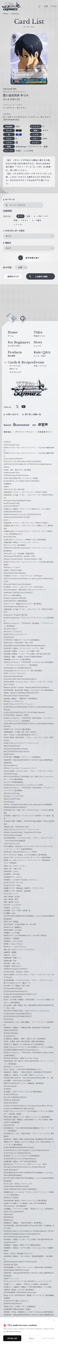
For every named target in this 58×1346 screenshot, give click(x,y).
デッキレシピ (15, 372)
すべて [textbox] (8, 236)
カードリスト (15, 366)
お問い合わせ (12, 414)
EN (46, 6)
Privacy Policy (13, 1331)
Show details (48, 1338)
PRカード (14, 369)
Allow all (12, 1338)
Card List (15, 14)
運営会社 (7, 432)
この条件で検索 (41, 276)
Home (5, 14)
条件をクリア (13, 276)
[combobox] (29, 236)
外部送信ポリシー (45, 432)
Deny (31, 1338)
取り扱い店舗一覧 (33, 414)
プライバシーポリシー (24, 432)
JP (39, 6)
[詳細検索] (7, 210)
